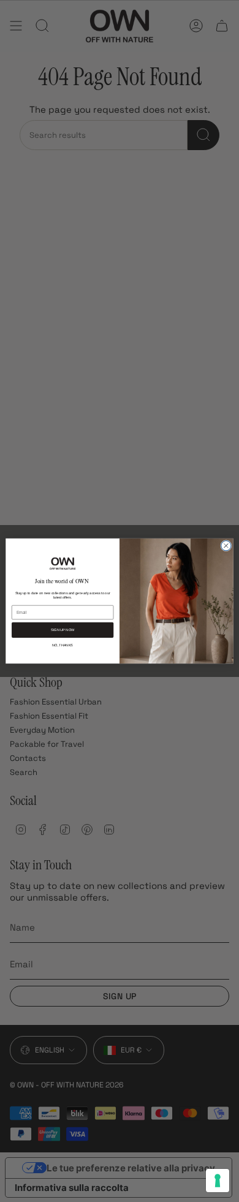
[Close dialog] (226, 546)
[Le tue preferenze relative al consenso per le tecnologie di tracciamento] (217, 1180)
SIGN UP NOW (62, 630)
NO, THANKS (62, 644)
